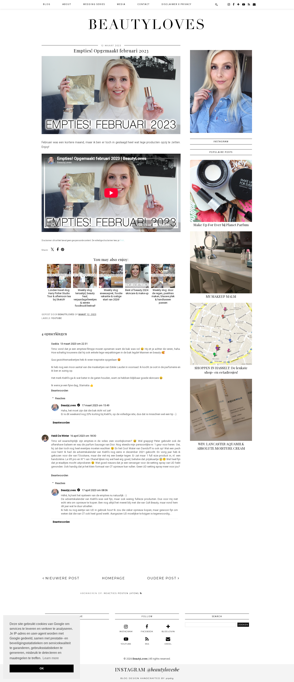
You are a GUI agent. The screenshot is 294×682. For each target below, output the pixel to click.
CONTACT (143, 4)
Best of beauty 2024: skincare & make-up (137, 292)
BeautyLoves (147, 24)
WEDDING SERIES (94, 4)
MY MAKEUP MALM (221, 296)
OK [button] (42, 668)
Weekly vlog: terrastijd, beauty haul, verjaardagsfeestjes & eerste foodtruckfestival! (85, 298)
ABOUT (66, 4)
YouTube (56, 318)
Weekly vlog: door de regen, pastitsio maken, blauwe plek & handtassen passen (163, 296)
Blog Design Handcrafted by (147, 678)
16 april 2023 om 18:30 (83, 435)
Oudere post (162, 578)
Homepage (113, 578)
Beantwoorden (59, 390)
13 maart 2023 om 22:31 (74, 343)
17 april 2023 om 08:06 (95, 490)
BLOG (46, 4)
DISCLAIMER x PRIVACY (176, 4)
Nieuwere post (62, 578)
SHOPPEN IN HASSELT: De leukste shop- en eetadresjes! (221, 370)
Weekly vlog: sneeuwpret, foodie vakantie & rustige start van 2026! (111, 295)
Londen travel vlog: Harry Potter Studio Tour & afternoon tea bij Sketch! (59, 295)
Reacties (60, 398)
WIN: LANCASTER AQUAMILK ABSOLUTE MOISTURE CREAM (221, 446)
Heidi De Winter (60, 435)
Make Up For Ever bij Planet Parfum (221, 225)
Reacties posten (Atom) (122, 593)
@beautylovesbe (147, 669)
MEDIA (121, 4)
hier (122, 240)
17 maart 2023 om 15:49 (95, 405)
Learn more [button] (51, 658)
